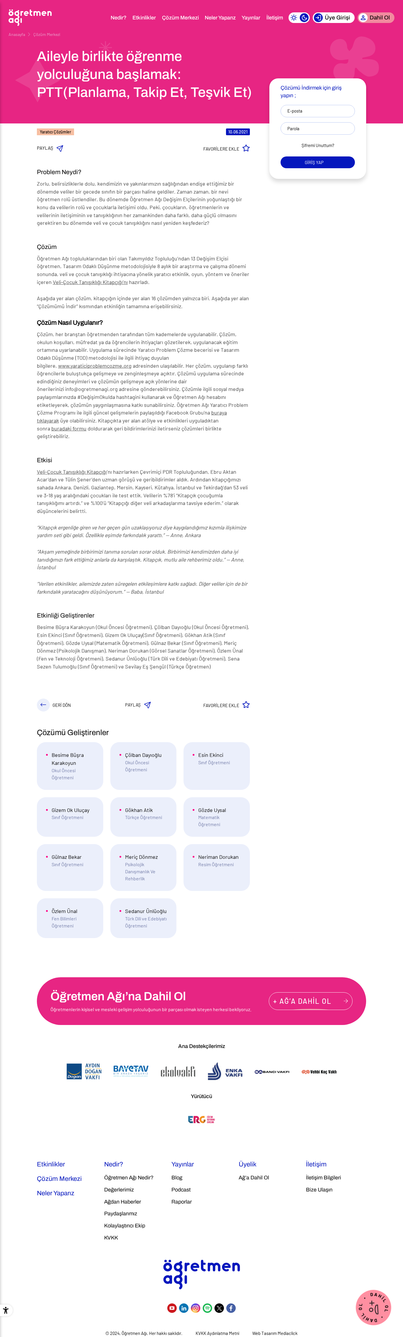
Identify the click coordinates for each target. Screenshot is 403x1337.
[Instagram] (195, 1308)
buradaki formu (68, 428)
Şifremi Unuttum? (318, 145)
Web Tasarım (264, 1333)
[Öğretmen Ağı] (30, 17)
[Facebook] (231, 1308)
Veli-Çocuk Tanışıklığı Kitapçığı (72, 471)
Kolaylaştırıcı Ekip (124, 1226)
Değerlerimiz (119, 1190)
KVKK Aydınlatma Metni (217, 1333)
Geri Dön (62, 705)
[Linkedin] (184, 1308)
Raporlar (181, 1202)
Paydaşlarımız (120, 1213)
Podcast (181, 1190)
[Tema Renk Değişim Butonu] (299, 17)
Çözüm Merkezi (180, 18)
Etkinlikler (144, 18)
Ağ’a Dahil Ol (254, 1178)
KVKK (111, 1238)
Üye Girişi (337, 17)
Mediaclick (288, 1333)
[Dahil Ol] (373, 1307)
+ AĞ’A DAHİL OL (302, 1001)
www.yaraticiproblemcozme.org (95, 365)
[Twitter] (219, 1308)
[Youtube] (172, 1308)
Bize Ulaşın (319, 1190)
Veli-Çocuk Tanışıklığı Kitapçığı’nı (90, 282)
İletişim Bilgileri (323, 1178)
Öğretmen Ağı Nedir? (128, 1178)
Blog (176, 1178)
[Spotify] (207, 1308)
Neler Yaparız (220, 18)
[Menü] (100, 18)
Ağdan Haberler (122, 1202)
